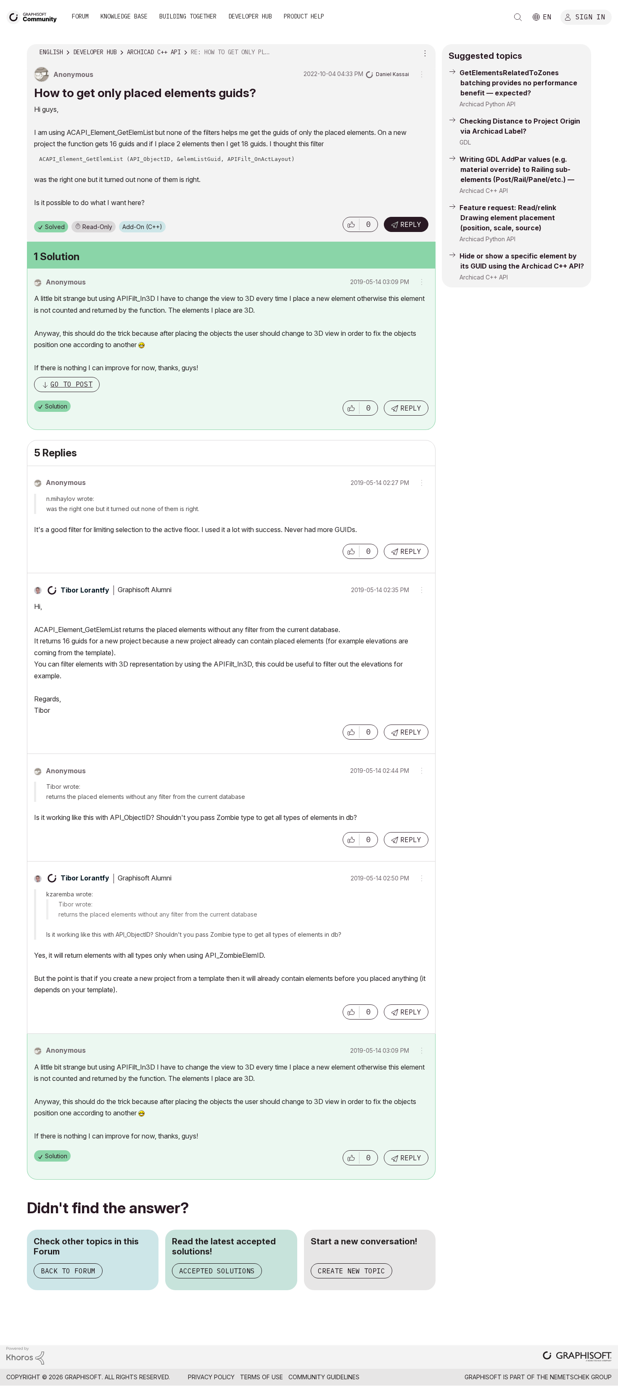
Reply (410, 224)
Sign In (590, 16)
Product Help (304, 16)
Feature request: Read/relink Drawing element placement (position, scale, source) (508, 217)
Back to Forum (68, 1271)
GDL (465, 142)
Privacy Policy (211, 1377)
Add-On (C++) (142, 226)
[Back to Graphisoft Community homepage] (34, 16)
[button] (351, 224)
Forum (80, 16)
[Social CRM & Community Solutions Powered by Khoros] (25, 1355)
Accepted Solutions (217, 1271)
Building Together (188, 16)
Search (518, 17)
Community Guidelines (323, 1377)
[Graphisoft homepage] (577, 1357)
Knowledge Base (124, 16)
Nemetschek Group (581, 1377)
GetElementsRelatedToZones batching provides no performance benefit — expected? (518, 83)
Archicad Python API (487, 104)
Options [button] (423, 52)
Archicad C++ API (484, 190)
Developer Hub (250, 16)
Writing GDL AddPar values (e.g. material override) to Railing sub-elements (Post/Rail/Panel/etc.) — (517, 169)
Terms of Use (261, 1377)
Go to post (71, 384)
